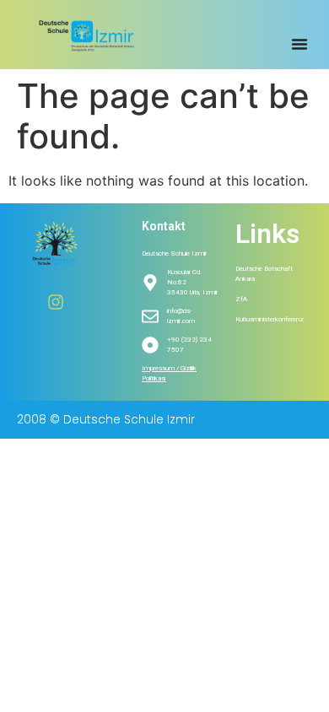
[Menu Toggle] (299, 43)
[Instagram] (56, 302)
